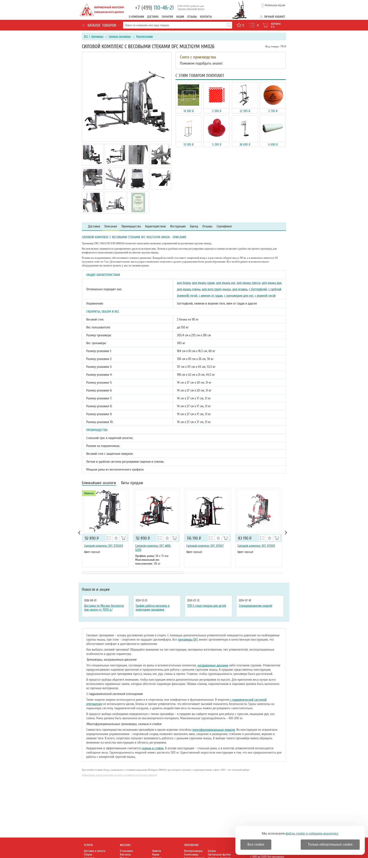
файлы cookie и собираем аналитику (312, 833)
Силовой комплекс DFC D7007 (205, 546)
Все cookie (255, 844)
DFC (86, 36)
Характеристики (155, 226)
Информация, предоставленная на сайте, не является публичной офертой (119, 775)
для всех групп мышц (216, 289)
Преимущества (131, 226)
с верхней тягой (265, 295)
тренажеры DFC (188, 639)
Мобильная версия (275, 5)
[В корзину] (123, 538)
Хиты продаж (132, 483)
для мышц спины (188, 289)
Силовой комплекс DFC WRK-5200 (153, 548)
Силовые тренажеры (120, 36)
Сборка (88, 854)
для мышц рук (271, 283)
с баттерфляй (258, 289)
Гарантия (167, 17)
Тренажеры (97, 36)
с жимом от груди (211, 295)
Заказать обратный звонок (191, 8)
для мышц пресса (248, 283)
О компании (136, 17)
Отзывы (192, 17)
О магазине (126, 851)
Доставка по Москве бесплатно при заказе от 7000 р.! (104, 607)
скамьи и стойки (153, 748)
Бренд (194, 226)
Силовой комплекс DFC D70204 (103, 546)
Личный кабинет (274, 17)
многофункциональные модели (213, 730)
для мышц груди (203, 283)
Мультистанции (144, 36)
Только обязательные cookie (330, 844)
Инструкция (178, 226)
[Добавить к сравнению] (108, 538)
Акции (180, 17)
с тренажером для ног (238, 295)
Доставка (153, 17)
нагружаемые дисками (212, 665)
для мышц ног (225, 283)
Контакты (206, 17)
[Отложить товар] (116, 538)
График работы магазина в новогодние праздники (153, 607)
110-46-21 (154, 7)
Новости (156, 851)
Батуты (212, 851)
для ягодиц (239, 289)
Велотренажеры (193, 851)
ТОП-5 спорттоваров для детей (206, 606)
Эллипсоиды (191, 854)
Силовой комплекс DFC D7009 (256, 546)
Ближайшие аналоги (99, 483)
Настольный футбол (219, 854)
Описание (110, 226)
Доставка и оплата (94, 851)
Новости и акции (96, 589)
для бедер (184, 283)
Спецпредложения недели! (255, 606)
